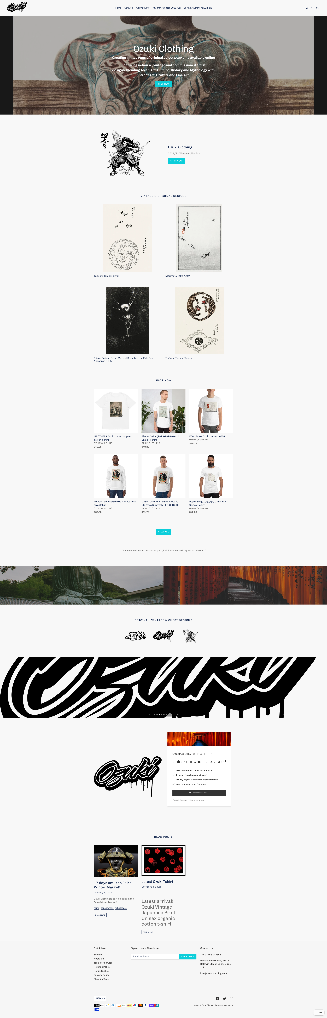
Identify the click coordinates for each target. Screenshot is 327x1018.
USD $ (99, 998)
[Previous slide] (150, 714)
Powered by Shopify (224, 1005)
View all (163, 532)
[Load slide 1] (155, 714)
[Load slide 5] (164, 714)
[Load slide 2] (157, 714)
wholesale (121, 908)
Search (98, 954)
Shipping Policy (102, 979)
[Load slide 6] (166, 714)
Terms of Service (103, 962)
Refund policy (101, 971)
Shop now (163, 84)
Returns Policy (102, 966)
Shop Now (176, 161)
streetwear (107, 908)
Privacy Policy (101, 975)
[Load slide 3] (159, 714)
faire (96, 908)
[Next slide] (171, 714)
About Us (99, 958)
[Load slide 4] (162, 714)
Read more (100, 915)
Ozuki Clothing (208, 1005)
